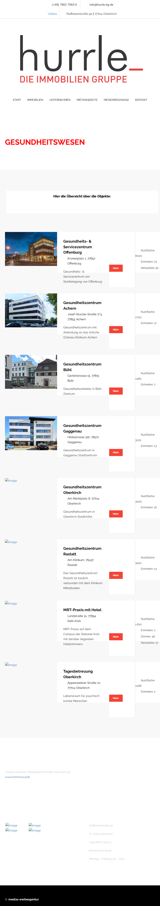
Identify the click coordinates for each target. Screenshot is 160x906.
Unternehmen (100, 772)
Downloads (98, 807)
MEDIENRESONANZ (116, 99)
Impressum (98, 793)
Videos (52, 13)
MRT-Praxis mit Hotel (82, 610)
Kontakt (96, 786)
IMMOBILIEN (35, 99)
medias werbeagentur (23, 899)
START (17, 99)
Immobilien (98, 779)
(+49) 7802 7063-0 (64, 4)
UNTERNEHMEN (59, 99)
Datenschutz (99, 800)
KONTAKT (141, 99)
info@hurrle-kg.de (101, 4)
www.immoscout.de (17, 777)
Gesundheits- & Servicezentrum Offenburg (77, 246)
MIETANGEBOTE (87, 99)
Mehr (116, 268)
